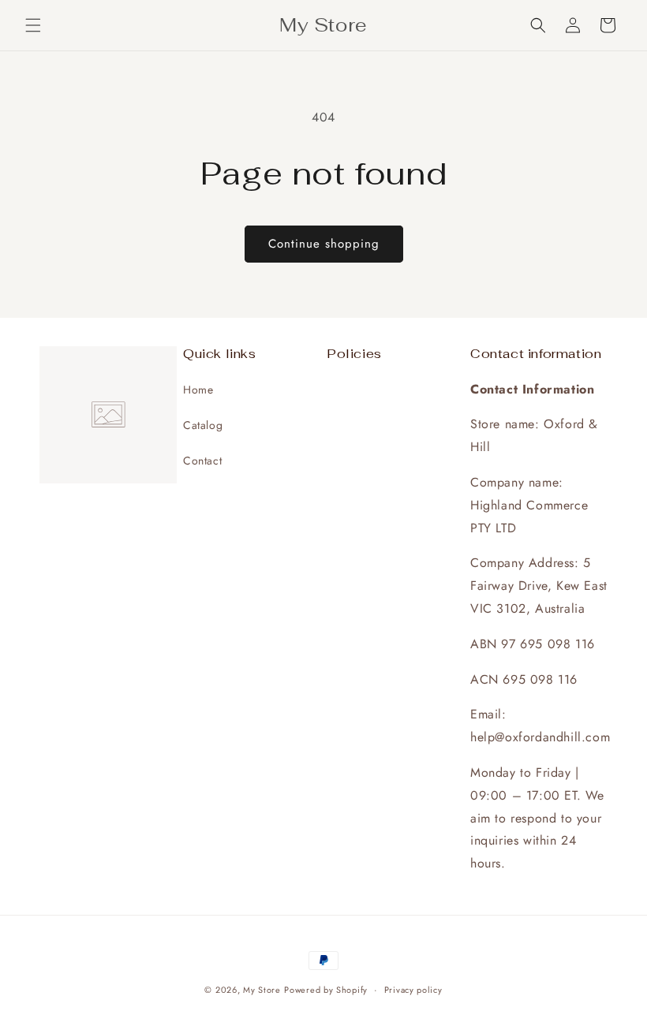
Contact (202, 460)
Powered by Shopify (326, 989)
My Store (262, 989)
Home (198, 389)
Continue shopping (324, 243)
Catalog (203, 425)
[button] (33, 25)
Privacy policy (413, 989)
